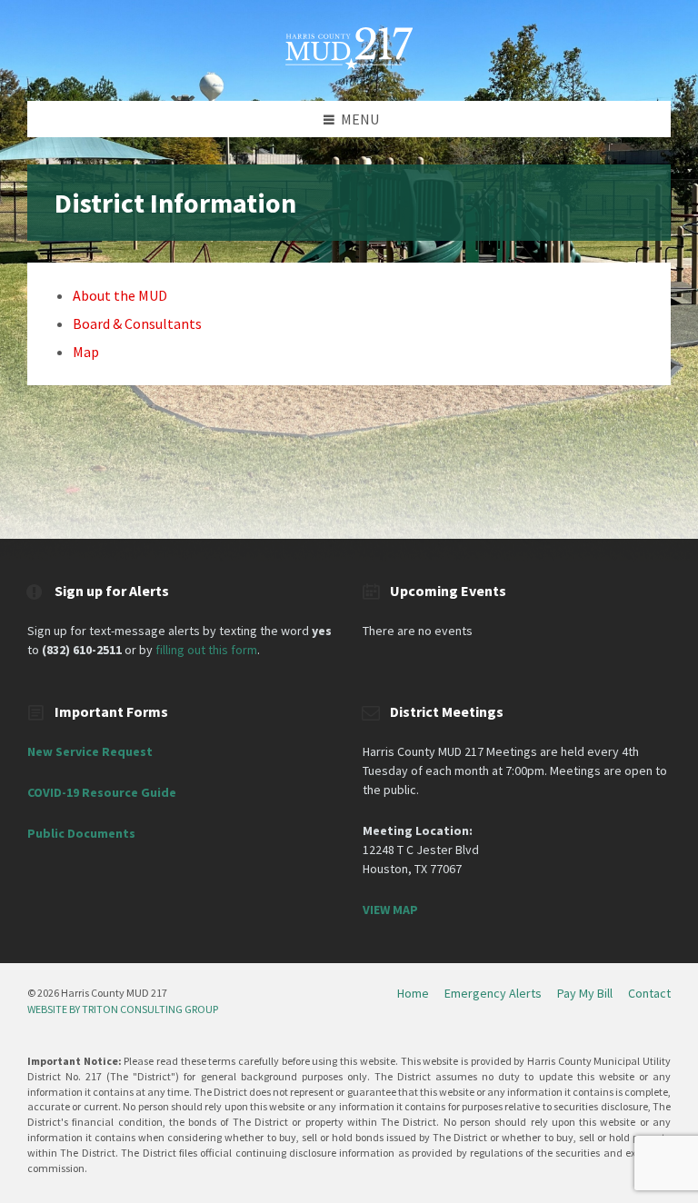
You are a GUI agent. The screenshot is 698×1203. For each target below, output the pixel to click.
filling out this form (206, 649)
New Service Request (90, 751)
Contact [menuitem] (649, 993)
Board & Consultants (137, 323)
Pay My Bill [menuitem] (585, 993)
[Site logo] (349, 64)
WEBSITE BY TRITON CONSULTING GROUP (122, 1009)
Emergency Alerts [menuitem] (493, 993)
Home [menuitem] (413, 993)
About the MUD (120, 295)
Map (86, 352)
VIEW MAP (390, 909)
